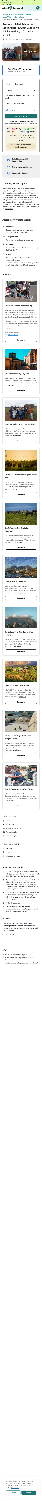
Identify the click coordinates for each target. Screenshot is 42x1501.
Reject (13, 1493)
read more (9, 209)
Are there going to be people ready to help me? (21, 963)
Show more (21, 340)
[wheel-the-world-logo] (12, 8)
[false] (38, 8)
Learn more (15, 1488)
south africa (9, 39)
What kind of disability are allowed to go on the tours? (20, 959)
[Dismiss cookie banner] (37, 1479)
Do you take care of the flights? (16, 954)
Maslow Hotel (13, 335)
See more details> (9, 935)
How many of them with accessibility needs (19, 96)
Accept (28, 1493)
